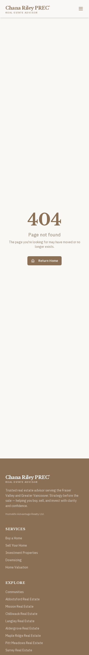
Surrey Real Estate (18, 650)
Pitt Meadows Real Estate (24, 643)
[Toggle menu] (81, 8)
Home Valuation (16, 567)
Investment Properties (21, 553)
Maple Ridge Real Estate (23, 636)
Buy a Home (13, 538)
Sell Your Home (16, 545)
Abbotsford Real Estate (22, 599)
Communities (14, 592)
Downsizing (13, 560)
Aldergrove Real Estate (22, 628)
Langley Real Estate (19, 621)
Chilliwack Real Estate (21, 614)
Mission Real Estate (19, 606)
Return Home (48, 261)
